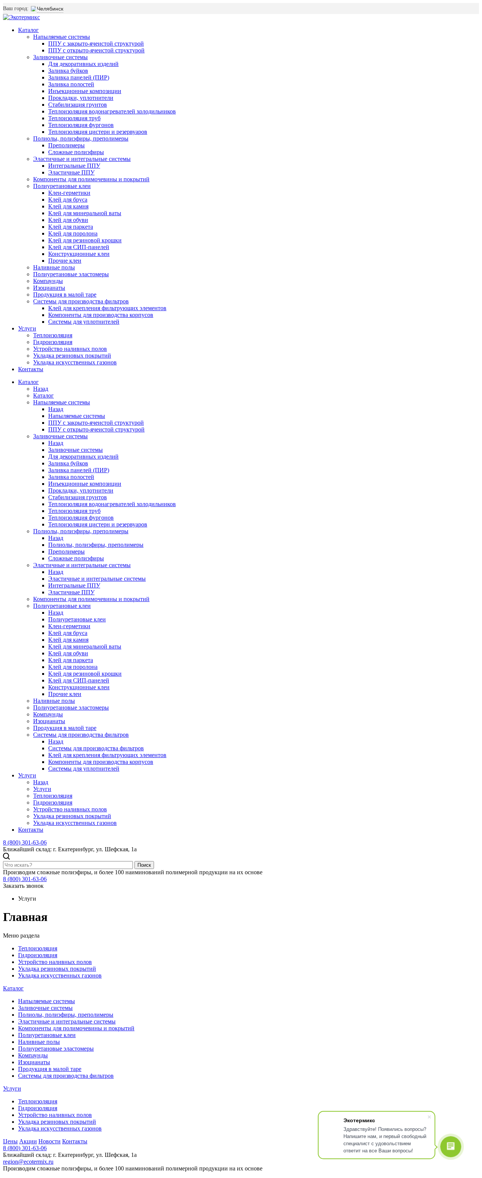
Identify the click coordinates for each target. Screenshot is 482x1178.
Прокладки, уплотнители (80, 98)
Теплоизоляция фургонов (81, 125)
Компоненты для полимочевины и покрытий (91, 179)
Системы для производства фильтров (81, 301)
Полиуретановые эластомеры (71, 274)
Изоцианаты (49, 288)
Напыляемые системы (61, 37)
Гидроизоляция (52, 342)
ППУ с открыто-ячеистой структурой (96, 50)
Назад (40, 389)
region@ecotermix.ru (28, 1161)
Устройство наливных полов (70, 349)
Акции (28, 1141)
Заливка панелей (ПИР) (78, 77)
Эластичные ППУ (71, 172)
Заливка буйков (68, 70)
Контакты (30, 369)
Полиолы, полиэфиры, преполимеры (80, 138)
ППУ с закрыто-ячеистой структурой (96, 43)
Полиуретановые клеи (62, 186)
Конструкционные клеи (79, 254)
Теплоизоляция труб (74, 118)
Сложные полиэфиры (76, 152)
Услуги (27, 328)
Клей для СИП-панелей (78, 247)
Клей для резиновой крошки (85, 240)
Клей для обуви (68, 220)
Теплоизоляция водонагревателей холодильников (112, 111)
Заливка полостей (71, 84)
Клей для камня (68, 206)
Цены (10, 1141)
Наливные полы (54, 267)
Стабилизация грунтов (77, 104)
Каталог (28, 30)
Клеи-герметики (69, 193)
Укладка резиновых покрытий (72, 355)
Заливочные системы (60, 57)
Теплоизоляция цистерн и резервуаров (97, 132)
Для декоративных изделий (83, 64)
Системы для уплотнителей (83, 321)
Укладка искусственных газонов (75, 362)
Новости (49, 1141)
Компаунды (48, 281)
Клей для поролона (73, 233)
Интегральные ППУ (74, 165)
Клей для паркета (70, 226)
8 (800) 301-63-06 (25, 842)
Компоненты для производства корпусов (100, 315)
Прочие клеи (64, 260)
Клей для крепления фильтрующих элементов (107, 308)
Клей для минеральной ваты (84, 213)
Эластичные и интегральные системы (82, 159)
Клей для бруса (67, 199)
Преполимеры (66, 145)
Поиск (144, 865)
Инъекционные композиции (84, 91)
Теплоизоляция (52, 335)
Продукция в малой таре (64, 294)
